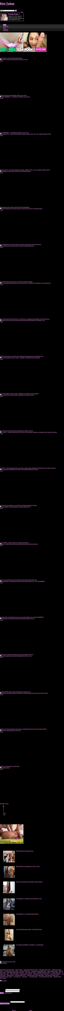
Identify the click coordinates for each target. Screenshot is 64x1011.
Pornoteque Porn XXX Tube (31, 969)
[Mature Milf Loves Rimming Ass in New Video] (9, 877)
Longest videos (10, 58)
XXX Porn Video (14, 974)
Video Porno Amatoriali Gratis (38, 971)
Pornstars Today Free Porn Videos (35, 975)
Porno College (18, 969)
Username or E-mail (5, 1001)
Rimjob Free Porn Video (26, 974)
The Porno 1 (25, 976)
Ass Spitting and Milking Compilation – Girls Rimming (29, 944)
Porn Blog (5, 30)
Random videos (18, 58)
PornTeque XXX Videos (6, 976)
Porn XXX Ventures (55, 974)
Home (4, 25)
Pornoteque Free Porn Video (7, 969)
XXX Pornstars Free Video (45, 976)
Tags (4, 27)
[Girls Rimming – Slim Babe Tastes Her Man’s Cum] (9, 909)
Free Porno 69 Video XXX (52, 975)
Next (4, 813)
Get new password (5, 1003)
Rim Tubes (7, 3)
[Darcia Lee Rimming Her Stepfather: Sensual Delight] (9, 892)
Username (2, 989)
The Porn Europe (33, 976)
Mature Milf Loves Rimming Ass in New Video (28, 866)
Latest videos (3, 58)
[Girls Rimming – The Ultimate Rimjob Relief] (9, 925)
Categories (5, 26)
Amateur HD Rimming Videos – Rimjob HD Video (29, 929)
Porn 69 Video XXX (25, 971)
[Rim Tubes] (3, 980)
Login (2, 993)
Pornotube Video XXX (45, 969)
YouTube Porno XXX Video (11, 971)
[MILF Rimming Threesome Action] (9, 862)
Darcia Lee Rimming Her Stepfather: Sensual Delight (29, 881)
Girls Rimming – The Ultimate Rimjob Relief (27, 914)
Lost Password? (8, 993)
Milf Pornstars (10, 975)
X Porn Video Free (56, 972)
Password (2, 991)
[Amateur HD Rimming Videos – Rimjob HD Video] (9, 940)
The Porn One (17, 976)
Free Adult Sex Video (30, 972)
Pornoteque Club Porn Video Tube (15, 972)
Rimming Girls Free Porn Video (41, 974)
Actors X (5, 29)
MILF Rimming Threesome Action (24, 851)
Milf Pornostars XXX (20, 975)
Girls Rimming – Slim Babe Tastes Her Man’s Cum (28, 898)
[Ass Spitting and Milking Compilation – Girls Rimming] (9, 955)
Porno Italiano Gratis (52, 971)
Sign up (14, 1010)
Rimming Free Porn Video (43, 972)
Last (4, 814)
